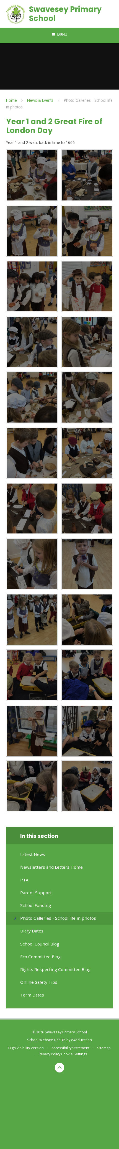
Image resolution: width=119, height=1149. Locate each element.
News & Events (40, 100)
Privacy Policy (49, 1053)
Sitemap (104, 1047)
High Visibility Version (26, 1047)
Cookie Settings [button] (74, 1053)
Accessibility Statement (70, 1047)
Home (11, 100)
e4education (81, 1039)
